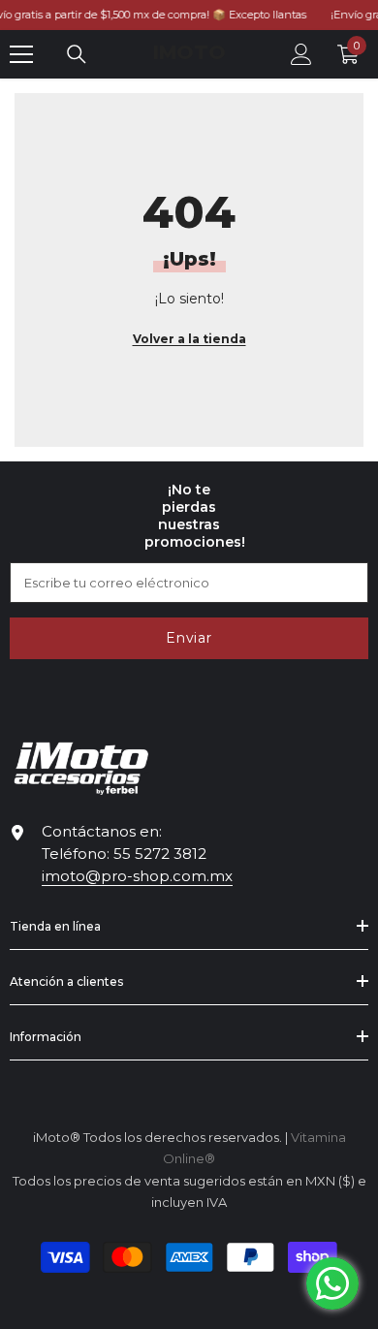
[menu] (21, 54)
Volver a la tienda (189, 339)
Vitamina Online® (189, 1303)
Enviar (188, 638)
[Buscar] (76, 54)
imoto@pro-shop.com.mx (137, 876)
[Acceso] (301, 54)
